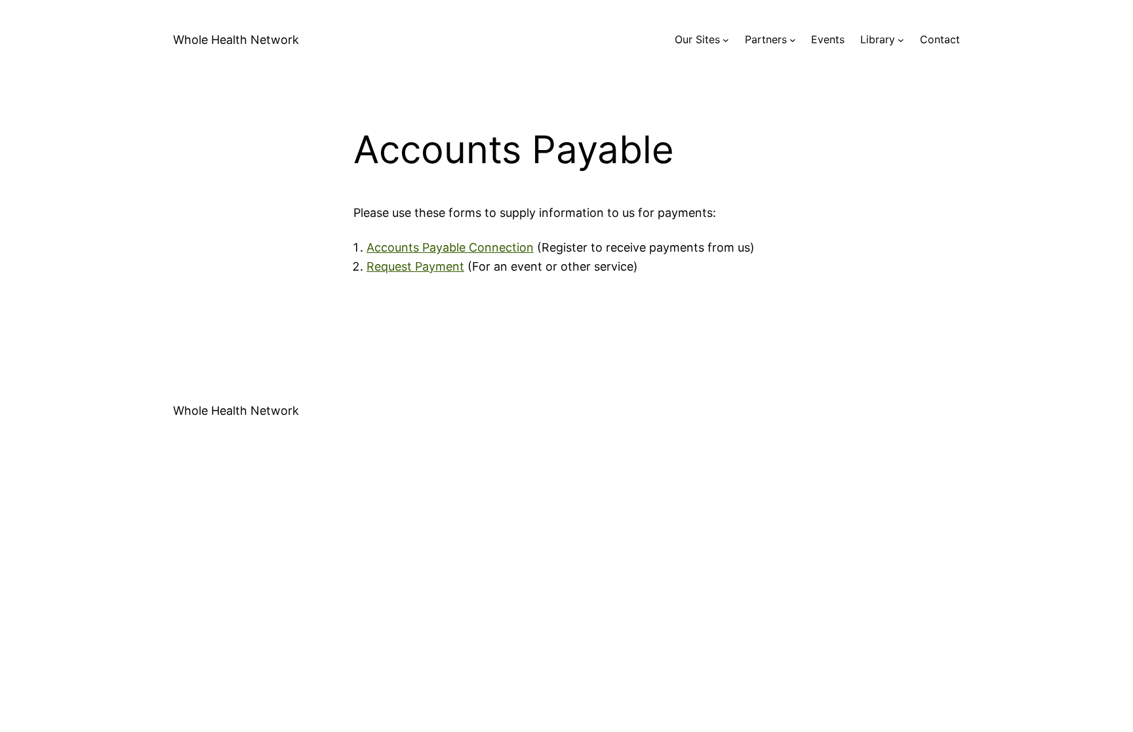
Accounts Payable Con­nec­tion (450, 247)
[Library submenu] (901, 40)
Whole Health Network (236, 40)
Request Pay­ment (415, 266)
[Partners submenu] (792, 40)
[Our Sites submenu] (726, 40)
